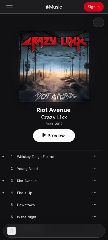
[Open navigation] (9, 7)
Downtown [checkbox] (26, 205)
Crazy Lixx (54, 117)
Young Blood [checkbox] (27, 169)
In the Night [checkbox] (26, 217)
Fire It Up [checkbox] (24, 193)
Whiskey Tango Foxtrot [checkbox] (36, 156)
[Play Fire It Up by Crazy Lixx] (12, 192)
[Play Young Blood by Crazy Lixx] (12, 168)
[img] (54, 6)
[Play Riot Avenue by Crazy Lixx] (12, 180)
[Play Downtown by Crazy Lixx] (12, 204)
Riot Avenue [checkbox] (27, 181)
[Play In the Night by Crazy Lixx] (12, 217)
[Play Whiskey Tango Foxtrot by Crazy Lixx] (12, 156)
